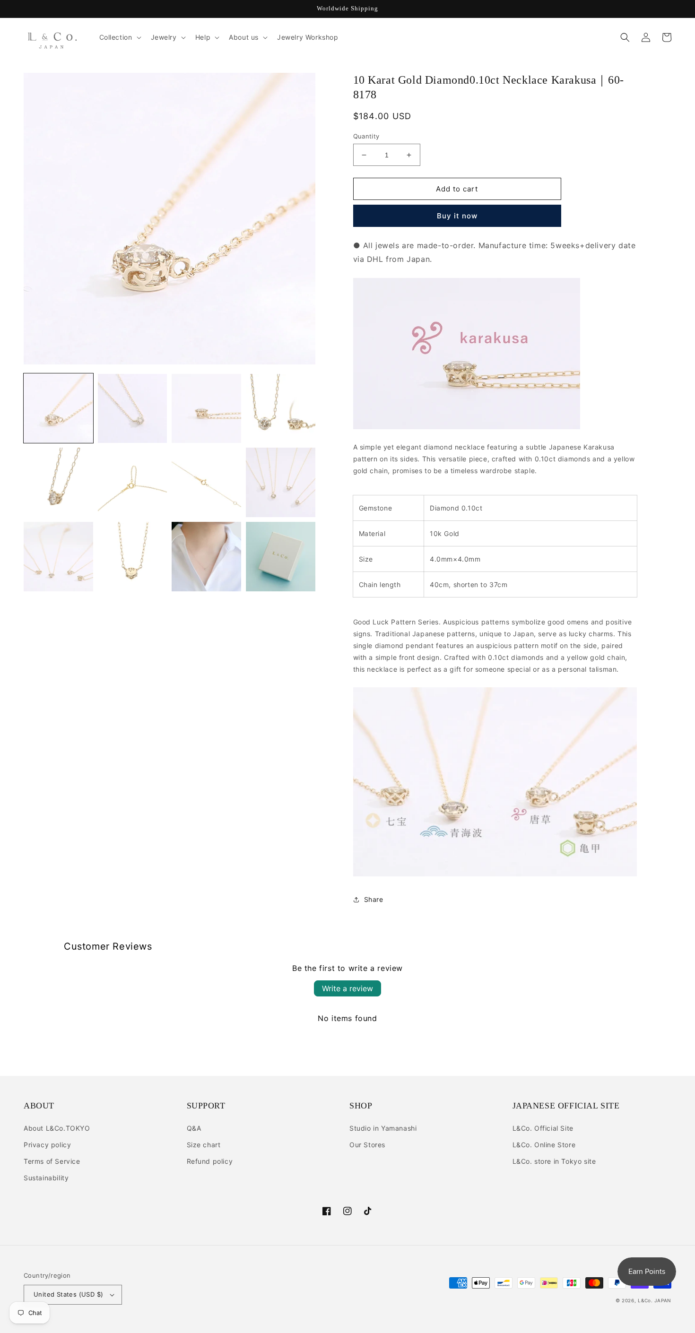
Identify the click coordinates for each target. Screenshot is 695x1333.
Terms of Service (52, 1161)
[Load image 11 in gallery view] (206, 556)
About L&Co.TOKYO (57, 1128)
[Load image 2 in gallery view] (132, 408)
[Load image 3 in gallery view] (206, 408)
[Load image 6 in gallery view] (132, 482)
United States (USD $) (68, 1294)
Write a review (347, 988)
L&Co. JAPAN (654, 1300)
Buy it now (457, 215)
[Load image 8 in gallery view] (280, 482)
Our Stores (367, 1145)
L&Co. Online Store (544, 1145)
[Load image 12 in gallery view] (280, 556)
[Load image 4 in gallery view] (280, 408)
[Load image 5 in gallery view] (58, 482)
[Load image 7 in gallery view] (206, 482)
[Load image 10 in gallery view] (132, 556)
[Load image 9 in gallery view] (58, 556)
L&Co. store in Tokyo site (554, 1161)
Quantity (366, 136)
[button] (119, 37)
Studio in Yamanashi (383, 1128)
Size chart (204, 1145)
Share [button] (373, 899)
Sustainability (46, 1178)
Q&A (194, 1128)
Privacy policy (47, 1145)
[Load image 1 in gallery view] (58, 408)
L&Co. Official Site (543, 1128)
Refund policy (210, 1161)
